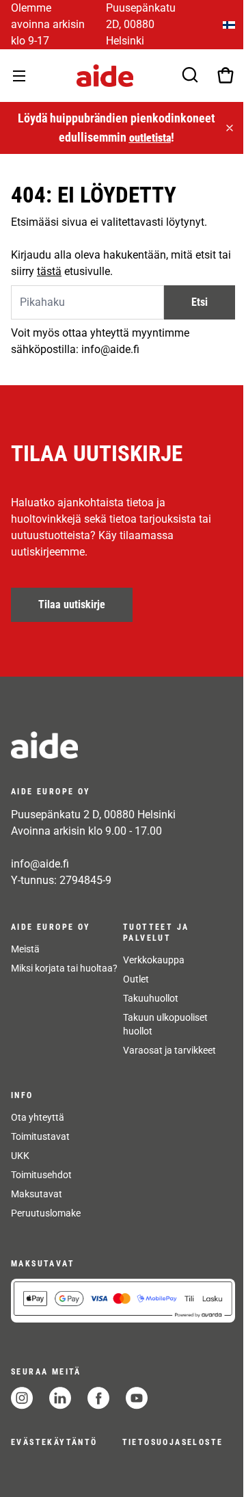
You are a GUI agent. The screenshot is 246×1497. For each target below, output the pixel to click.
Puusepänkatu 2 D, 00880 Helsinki (93, 814)
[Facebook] (98, 1398)
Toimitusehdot (41, 1174)
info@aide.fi (40, 863)
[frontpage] (123, 745)
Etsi (199, 302)
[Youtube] (137, 1398)
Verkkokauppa (153, 959)
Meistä (25, 948)
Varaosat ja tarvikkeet (169, 1050)
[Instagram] (22, 1398)
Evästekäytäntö (54, 1442)
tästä (49, 271)
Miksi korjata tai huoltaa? (64, 968)
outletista (150, 137)
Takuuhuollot (150, 998)
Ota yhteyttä (37, 1117)
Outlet (136, 979)
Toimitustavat (40, 1136)
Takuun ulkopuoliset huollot (165, 1024)
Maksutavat (36, 1193)
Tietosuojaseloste (172, 1442)
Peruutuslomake (46, 1213)
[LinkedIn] (60, 1398)
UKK (20, 1155)
